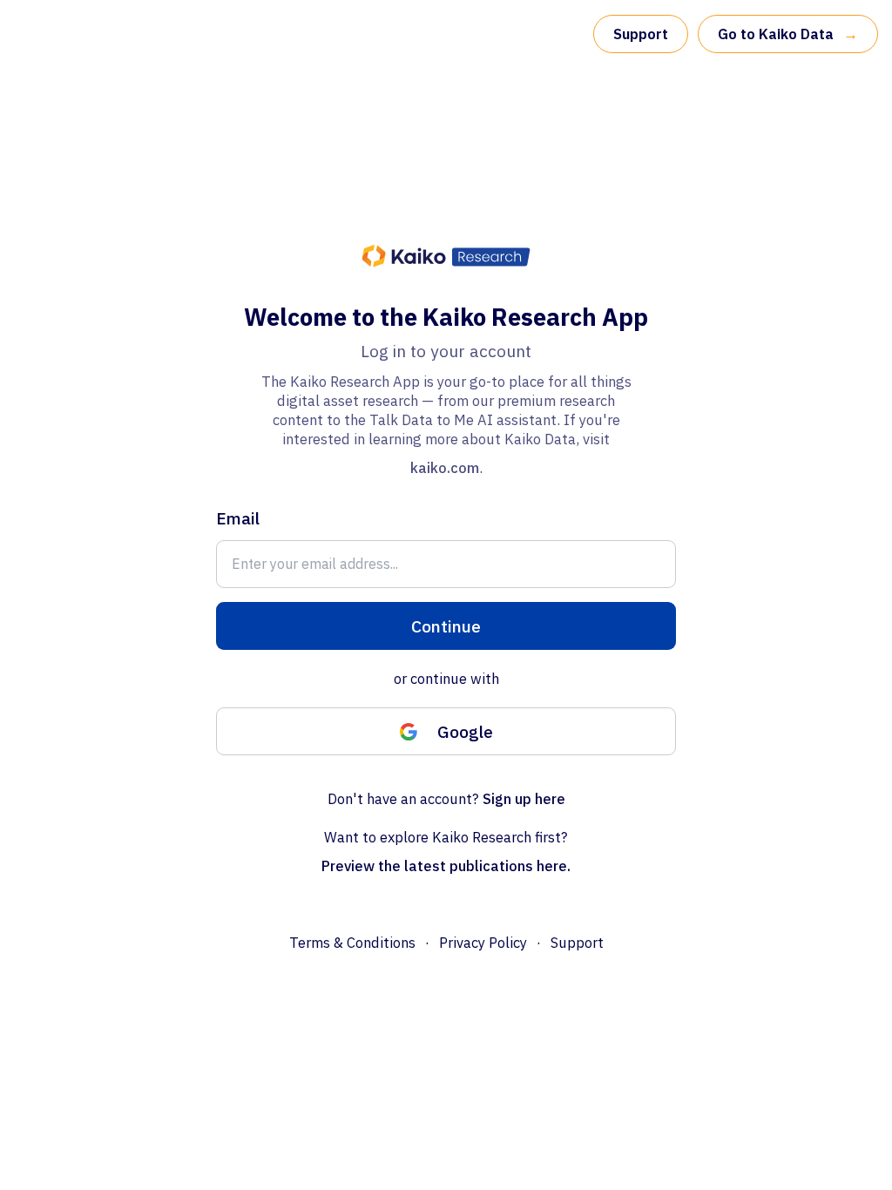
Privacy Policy (483, 942)
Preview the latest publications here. (446, 866)
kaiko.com (444, 467)
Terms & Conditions (352, 942)
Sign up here (524, 798)
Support (640, 34)
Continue (446, 626)
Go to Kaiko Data (788, 34)
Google (465, 731)
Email (238, 518)
